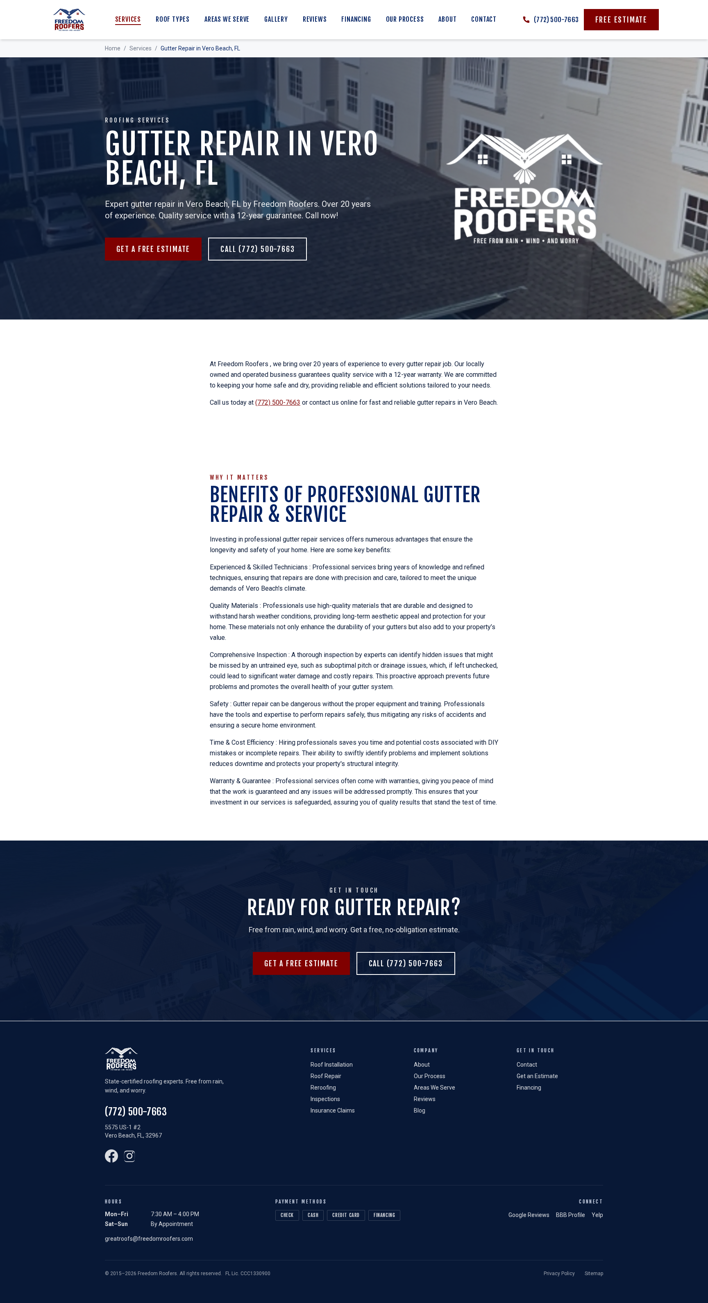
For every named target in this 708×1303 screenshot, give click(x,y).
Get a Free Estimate (153, 249)
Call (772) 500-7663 (257, 249)
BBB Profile (570, 1215)
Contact (484, 19)
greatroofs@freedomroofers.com (149, 1238)
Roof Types (173, 19)
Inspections (325, 1099)
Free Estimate (621, 19)
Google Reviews (528, 1215)
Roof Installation (332, 1064)
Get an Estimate (537, 1076)
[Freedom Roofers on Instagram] (129, 1156)
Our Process (405, 19)
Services (128, 19)
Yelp (597, 1215)
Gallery (276, 19)
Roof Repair (326, 1076)
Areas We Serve (227, 19)
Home (112, 48)
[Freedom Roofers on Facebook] (111, 1156)
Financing (356, 19)
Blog (419, 1110)
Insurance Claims (333, 1110)
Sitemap (594, 1273)
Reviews (315, 19)
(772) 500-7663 (277, 402)
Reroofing (323, 1087)
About (447, 19)
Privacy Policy (559, 1273)
